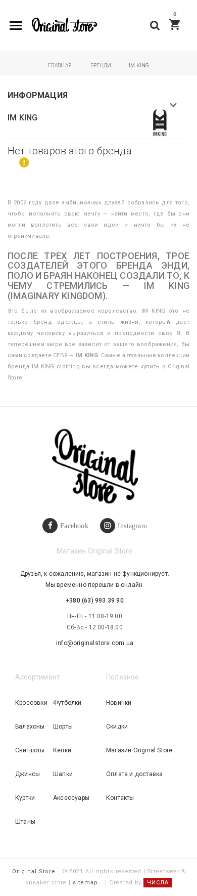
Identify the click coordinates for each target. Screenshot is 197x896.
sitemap (85, 882)
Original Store (34, 871)
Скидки (117, 726)
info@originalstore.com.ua (94, 643)
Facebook (74, 525)
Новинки (118, 702)
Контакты (120, 797)
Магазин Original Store (139, 750)
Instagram (132, 525)
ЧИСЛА (158, 882)
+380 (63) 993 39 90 (95, 600)
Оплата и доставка (134, 774)
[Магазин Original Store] (64, 25)
